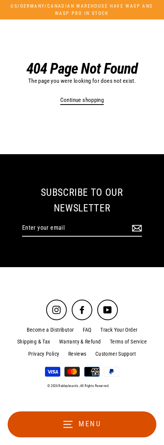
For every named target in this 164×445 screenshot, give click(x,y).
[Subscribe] (136, 228)
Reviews (77, 354)
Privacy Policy (43, 354)
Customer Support (115, 354)
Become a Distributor (50, 330)
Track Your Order (118, 330)
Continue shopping (82, 100)
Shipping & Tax (33, 342)
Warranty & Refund (80, 342)
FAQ (87, 330)
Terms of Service (128, 342)
